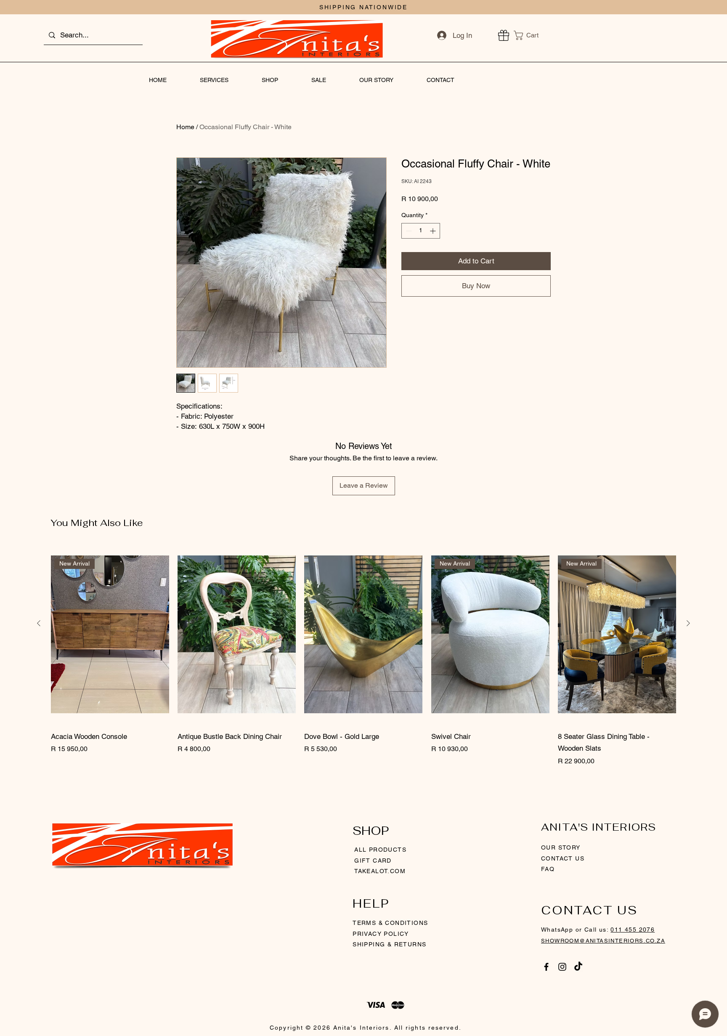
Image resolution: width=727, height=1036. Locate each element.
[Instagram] (562, 967)
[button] (531, 35)
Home (185, 127)
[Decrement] (408, 230)
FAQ (548, 869)
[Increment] (433, 230)
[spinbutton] (420, 230)
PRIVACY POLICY (382, 933)
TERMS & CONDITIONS (390, 922)
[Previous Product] (39, 623)
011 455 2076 (632, 929)
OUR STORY (561, 847)
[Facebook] (546, 967)
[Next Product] (688, 623)
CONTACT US (562, 858)
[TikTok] (578, 967)
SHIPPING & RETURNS (389, 944)
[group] (363, 656)
